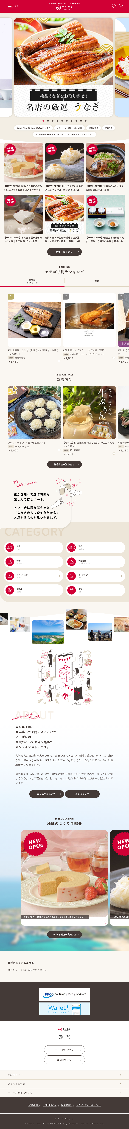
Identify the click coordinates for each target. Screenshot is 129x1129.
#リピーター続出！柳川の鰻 (69, 128)
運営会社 (33, 1105)
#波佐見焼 (93, 128)
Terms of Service (91, 1124)
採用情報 (66, 1105)
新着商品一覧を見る (64, 464)
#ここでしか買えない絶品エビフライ (33, 128)
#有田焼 (108, 128)
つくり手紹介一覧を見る (64, 934)
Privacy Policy (75, 1124)
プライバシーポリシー (88, 1105)
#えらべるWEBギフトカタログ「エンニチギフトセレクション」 (64, 134)
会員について (82, 794)
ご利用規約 (50, 1105)
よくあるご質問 (16, 1084)
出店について (64, 1059)
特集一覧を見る (64, 251)
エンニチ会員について (20, 1092)
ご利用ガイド (15, 1075)
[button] (43, 121)
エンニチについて (46, 794)
